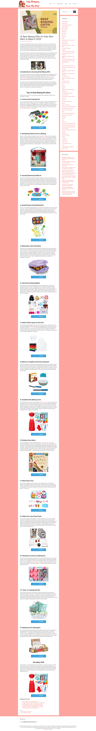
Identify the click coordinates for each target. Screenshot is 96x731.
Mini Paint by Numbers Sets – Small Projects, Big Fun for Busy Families (68, 158)
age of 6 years (44, 137)
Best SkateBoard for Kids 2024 (26, 711)
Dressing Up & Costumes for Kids (68, 67)
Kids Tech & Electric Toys (67, 101)
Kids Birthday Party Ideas (67, 93)
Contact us (74, 3)
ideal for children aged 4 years (26, 108)
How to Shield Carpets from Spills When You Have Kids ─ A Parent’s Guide (69, 177)
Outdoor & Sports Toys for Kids (68, 113)
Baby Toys (64, 35)
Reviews (63, 131)
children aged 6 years (35, 562)
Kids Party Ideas (65, 94)
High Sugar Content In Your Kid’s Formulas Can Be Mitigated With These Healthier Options (68, 193)
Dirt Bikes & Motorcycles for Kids (68, 59)
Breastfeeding (65, 43)
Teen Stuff (64, 138)
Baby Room (64, 29)
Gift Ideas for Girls (65, 82)
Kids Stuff (64, 98)
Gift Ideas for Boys (66, 81)
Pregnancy (64, 121)
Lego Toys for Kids (66, 104)
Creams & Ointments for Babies (68, 51)
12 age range (48, 442)
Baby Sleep (64, 31)
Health (66, 3)
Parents (63, 118)
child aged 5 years (43, 402)
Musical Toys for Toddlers (67, 109)
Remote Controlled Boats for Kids (68, 123)
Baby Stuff (64, 33)
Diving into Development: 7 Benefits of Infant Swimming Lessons (67, 188)
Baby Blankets (65, 21)
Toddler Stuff (64, 140)
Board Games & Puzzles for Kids (68, 40)
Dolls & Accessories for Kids (67, 65)
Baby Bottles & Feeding (66, 24)
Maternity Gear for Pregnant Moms (69, 106)
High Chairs (64, 91)
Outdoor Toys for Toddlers (67, 115)
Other (63, 111)
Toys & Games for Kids (66, 143)
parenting (64, 116)
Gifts (22, 710)
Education (64, 68)
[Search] (74, 12)
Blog (70, 3)
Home (51, 3)
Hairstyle (64, 86)
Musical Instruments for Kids (67, 108)
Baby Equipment (60, 3)
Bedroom (64, 36)
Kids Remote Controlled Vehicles (68, 96)
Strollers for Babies (66, 134)
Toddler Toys (64, 141)
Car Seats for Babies (66, 48)
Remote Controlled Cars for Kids (68, 125)
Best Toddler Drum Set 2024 (26, 712)
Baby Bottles (64, 23)
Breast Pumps (65, 41)
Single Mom (64, 133)
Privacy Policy (45, 729)
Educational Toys (65, 76)
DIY (54, 3)
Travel (63, 145)
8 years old (42, 442)
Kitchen (63, 103)
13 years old (32, 327)
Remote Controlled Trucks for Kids (69, 129)
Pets (63, 120)
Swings (63, 136)
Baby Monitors (65, 28)
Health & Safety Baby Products (68, 89)
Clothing (63, 49)
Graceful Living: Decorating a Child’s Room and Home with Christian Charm (68, 181)
